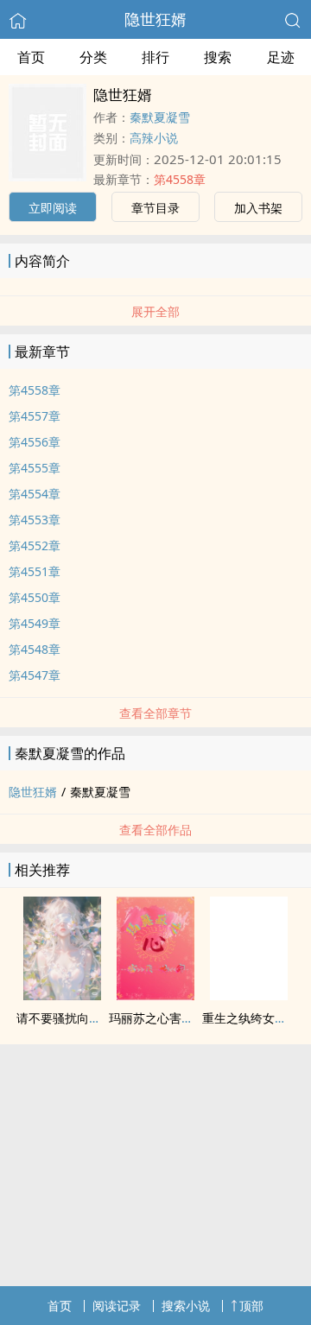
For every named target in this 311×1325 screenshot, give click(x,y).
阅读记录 (116, 1305)
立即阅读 (53, 208)
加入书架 (258, 208)
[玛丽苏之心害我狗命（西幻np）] (155, 995)
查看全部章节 (155, 713)
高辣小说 (154, 138)
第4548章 (34, 649)
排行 (155, 57)
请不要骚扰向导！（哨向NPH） (101, 1018)
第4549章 (34, 623)
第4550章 (34, 597)
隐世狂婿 (155, 19)
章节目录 (155, 208)
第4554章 (34, 493)
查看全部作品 (155, 829)
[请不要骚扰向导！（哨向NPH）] (62, 995)
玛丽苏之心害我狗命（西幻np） (195, 1018)
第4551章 (34, 571)
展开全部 (155, 311)
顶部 (251, 1305)
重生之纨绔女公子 (250, 1018)
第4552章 (34, 545)
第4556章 (34, 442)
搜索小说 (186, 1305)
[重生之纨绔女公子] (249, 995)
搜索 (218, 57)
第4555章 (34, 468)
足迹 (281, 57)
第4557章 (34, 416)
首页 (31, 57)
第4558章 (180, 179)
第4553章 (34, 519)
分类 (93, 57)
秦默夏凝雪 (160, 117)
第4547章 (34, 675)
